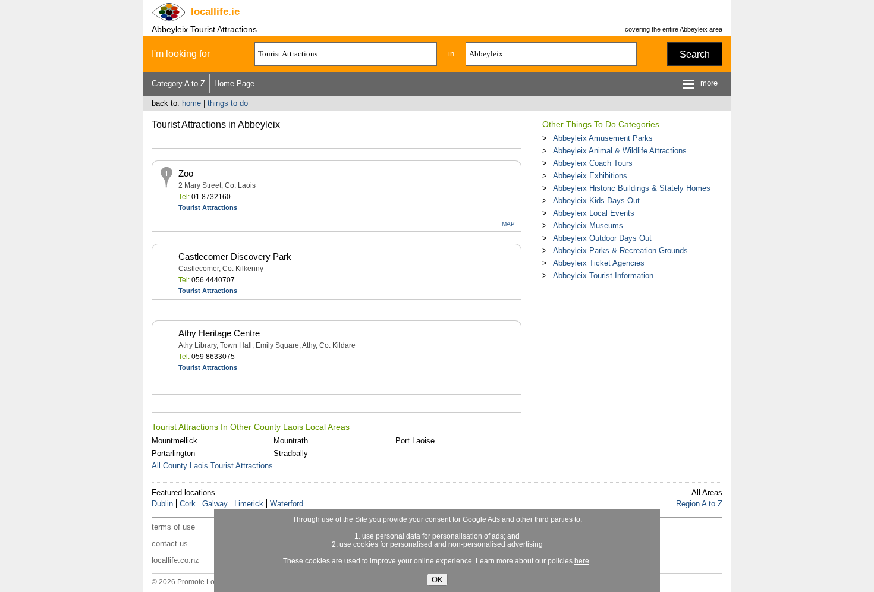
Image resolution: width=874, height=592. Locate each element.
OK (437, 579)
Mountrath (290, 440)
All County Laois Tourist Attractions (212, 465)
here (581, 561)
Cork (188, 503)
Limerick (248, 503)
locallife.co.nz (175, 560)
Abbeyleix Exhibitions (590, 175)
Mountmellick (174, 440)
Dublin (162, 503)
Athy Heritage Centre (219, 333)
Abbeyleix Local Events (593, 213)
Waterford (286, 503)
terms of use (173, 526)
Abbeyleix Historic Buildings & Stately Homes (631, 188)
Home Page (234, 83)
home (191, 103)
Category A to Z (178, 83)
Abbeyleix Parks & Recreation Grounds (620, 250)
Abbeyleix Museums (588, 225)
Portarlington (173, 453)
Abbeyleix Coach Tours (593, 163)
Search (695, 54)
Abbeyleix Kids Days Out (596, 200)
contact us (170, 543)
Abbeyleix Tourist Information (603, 275)
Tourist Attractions (207, 207)
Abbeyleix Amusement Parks (603, 138)
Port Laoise (415, 440)
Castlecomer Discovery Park (234, 256)
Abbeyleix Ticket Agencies (599, 263)
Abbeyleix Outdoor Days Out (602, 238)
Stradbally (290, 453)
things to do (228, 103)
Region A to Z (699, 503)
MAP (508, 224)
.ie (215, 11)
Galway (215, 503)
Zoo (185, 173)
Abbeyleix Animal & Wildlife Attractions (620, 150)
